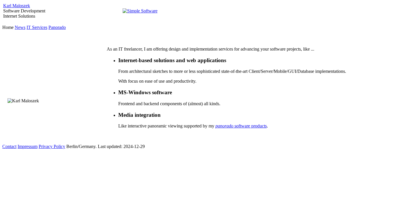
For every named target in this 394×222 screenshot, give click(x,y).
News (20, 27)
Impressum (27, 146)
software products (241, 125)
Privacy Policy (52, 146)
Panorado (57, 27)
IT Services (37, 27)
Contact (9, 146)
